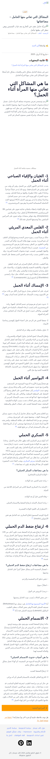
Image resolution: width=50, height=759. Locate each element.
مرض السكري (29, 461)
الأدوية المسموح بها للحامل (35, 604)
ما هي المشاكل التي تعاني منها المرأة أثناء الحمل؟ (30, 65)
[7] (13, 464)
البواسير (36, 390)
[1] (6, 202)
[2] (18, 219)
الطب (25, 12)
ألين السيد (36, 46)
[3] (12, 277)
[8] (42, 558)
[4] (3, 294)
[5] (47, 297)
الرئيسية (45, 33)
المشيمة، (41, 248)
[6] (16, 426)
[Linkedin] (29, 743)
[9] (12, 700)
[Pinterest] (21, 743)
